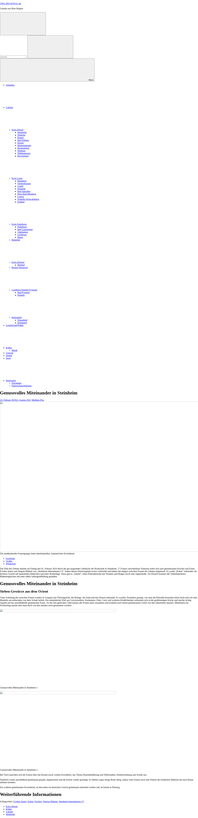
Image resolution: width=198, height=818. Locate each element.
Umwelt (9, 353)
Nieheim (21, 135)
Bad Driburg (23, 140)
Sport (8, 358)
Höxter (20, 143)
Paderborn (22, 227)
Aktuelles (10, 85)
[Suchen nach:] (13, 56)
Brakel (20, 137)
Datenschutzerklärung (22, 386)
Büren (20, 237)
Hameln (21, 295)
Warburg (21, 150)
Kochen (38, 801)
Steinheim (22, 132)
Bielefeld (16, 240)
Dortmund (22, 322)
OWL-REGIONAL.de (10, 3)
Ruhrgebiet (17, 317)
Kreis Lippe (17, 178)
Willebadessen (23, 153)
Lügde (20, 186)
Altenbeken (22, 232)
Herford (21, 265)
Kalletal (20, 202)
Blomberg (22, 181)
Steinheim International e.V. (71, 801)
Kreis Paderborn (19, 224)
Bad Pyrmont (23, 292)
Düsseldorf (22, 320)
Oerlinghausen (24, 183)
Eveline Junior (19, 801)
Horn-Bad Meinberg (26, 194)
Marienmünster (24, 145)
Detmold (21, 189)
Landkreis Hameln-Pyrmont (24, 290)
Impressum (11, 380)
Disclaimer (16, 383)
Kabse (30, 801)
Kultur (9, 347)
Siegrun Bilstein (50, 801)
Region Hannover (20, 267)
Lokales (9, 107)
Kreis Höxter (17, 130)
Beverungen (23, 156)
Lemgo (20, 196)
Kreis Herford (18, 262)
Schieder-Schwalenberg (28, 199)
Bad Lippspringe (25, 229)
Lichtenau (22, 234)
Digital (9, 355)
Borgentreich (23, 148)
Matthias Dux (38, 400)
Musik (14, 350)
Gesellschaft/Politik (14, 325)
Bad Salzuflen (23, 191)
